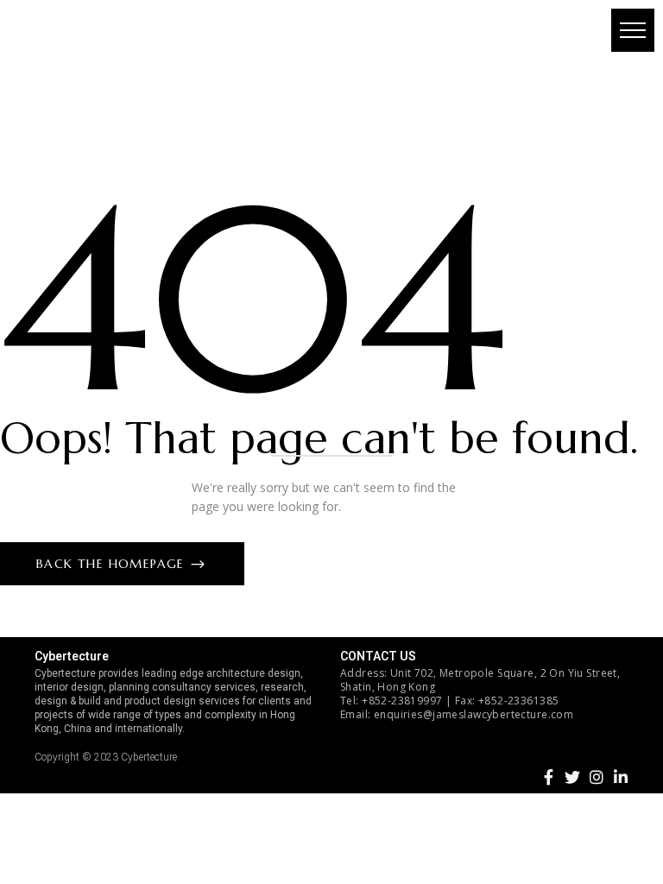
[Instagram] (596, 777)
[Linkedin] (620, 777)
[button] (632, 30)
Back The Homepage (112, 563)
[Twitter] (572, 777)
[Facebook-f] (548, 777)
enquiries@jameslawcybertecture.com (473, 714)
